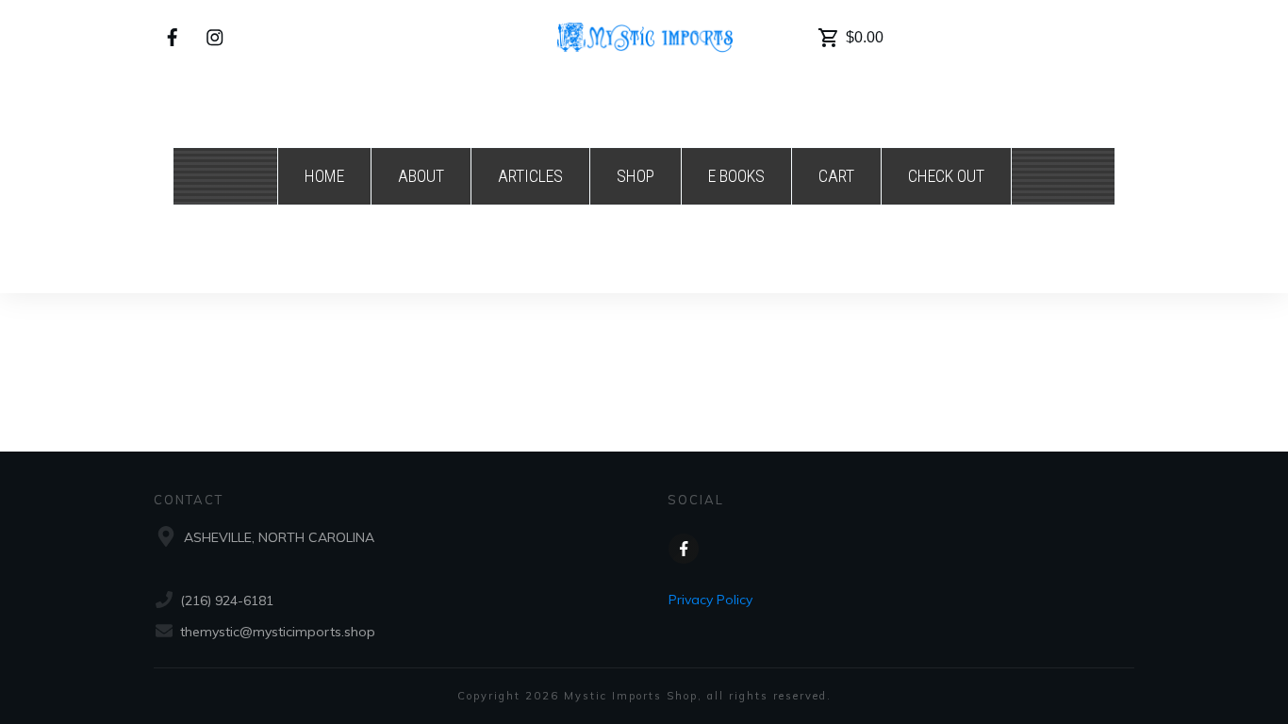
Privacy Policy (710, 599)
